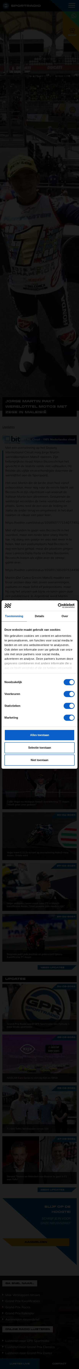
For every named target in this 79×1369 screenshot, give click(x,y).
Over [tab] (65, 616)
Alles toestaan (39, 735)
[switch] (69, 694)
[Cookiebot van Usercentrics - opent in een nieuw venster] (58, 605)
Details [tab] (39, 616)
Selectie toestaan (39, 747)
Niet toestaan (39, 760)
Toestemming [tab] (14, 616)
